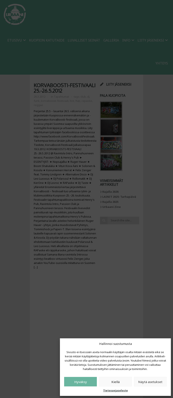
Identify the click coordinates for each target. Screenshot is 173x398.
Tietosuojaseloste (115, 390)
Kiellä (115, 382)
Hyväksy (80, 382)
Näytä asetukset (150, 382)
